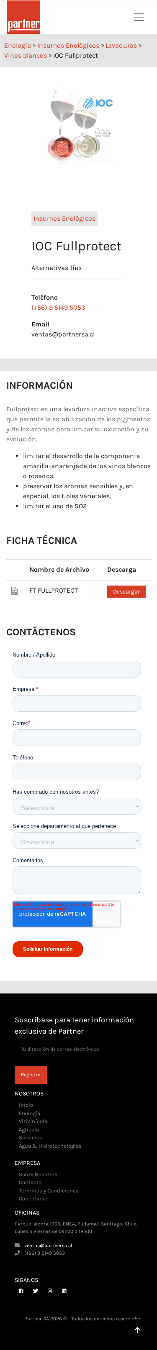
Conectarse (33, 1198)
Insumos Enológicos (64, 218)
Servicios (30, 1137)
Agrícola (29, 1129)
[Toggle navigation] (139, 17)
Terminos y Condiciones (49, 1190)
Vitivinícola (33, 1121)
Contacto (30, 1182)
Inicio (26, 1105)
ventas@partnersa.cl (48, 1245)
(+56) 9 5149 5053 (58, 307)
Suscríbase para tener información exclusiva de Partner (74, 1025)
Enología (29, 1113)
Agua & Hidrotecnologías (50, 1146)
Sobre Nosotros (38, 1174)
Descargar (126, 591)
